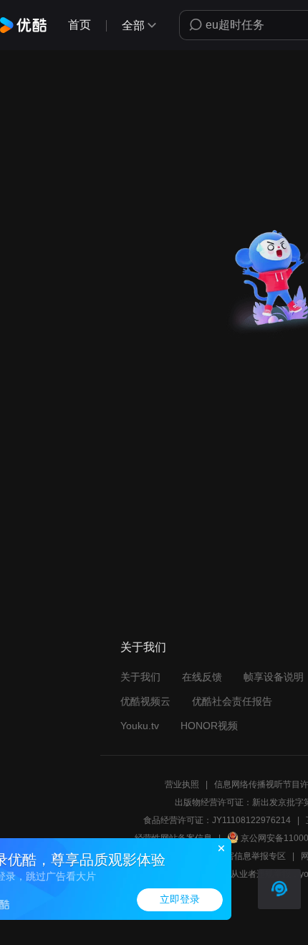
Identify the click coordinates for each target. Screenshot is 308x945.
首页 (79, 25)
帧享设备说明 (274, 677)
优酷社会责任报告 (232, 701)
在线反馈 (202, 677)
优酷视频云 (145, 701)
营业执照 (182, 784)
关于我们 (140, 677)
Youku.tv (139, 725)
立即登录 (180, 899)
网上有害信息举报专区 (243, 856)
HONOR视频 (209, 725)
